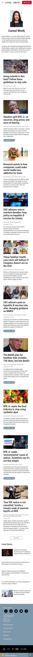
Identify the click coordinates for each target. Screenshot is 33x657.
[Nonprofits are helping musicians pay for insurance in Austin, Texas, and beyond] (7, 552)
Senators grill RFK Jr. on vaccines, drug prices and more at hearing (16, 119)
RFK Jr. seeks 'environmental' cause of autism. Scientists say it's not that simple (16, 456)
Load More (16, 538)
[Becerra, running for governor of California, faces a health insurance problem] (7, 593)
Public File (6, 635)
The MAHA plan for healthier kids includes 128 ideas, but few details (16, 357)
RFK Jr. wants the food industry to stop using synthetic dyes (14, 409)
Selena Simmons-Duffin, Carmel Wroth (12, 126)
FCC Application (7, 639)
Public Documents (8, 624)
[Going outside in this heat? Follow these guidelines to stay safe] (15, 66)
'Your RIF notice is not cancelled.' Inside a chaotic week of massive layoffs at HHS (15, 507)
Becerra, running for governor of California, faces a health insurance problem (22, 592)
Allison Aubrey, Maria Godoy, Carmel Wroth (13, 364)
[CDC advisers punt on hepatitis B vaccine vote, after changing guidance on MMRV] (15, 292)
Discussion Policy (7, 628)
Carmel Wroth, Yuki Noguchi (9, 416)
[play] (3, 655)
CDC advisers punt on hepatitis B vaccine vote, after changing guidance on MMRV (15, 307)
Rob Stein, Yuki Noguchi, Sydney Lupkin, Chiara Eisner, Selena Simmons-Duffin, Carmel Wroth (16, 515)
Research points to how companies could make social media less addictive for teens (15, 168)
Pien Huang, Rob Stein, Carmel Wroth (12, 222)
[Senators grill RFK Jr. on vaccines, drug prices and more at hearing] (15, 107)
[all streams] (31, 655)
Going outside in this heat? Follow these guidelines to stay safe (14, 79)
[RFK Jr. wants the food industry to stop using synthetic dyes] (15, 396)
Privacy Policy (7, 631)
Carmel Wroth (6, 86)
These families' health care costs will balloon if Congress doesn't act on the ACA (16, 261)
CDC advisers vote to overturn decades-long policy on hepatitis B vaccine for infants (14, 214)
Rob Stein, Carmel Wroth (9, 464)
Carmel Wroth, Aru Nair (8, 269)
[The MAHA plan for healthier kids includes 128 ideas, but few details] (15, 345)
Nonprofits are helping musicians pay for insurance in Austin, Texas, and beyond (22, 551)
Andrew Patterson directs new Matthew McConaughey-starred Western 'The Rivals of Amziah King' (15, 573)
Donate (27, 2)
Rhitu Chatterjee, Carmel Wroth (10, 177)
